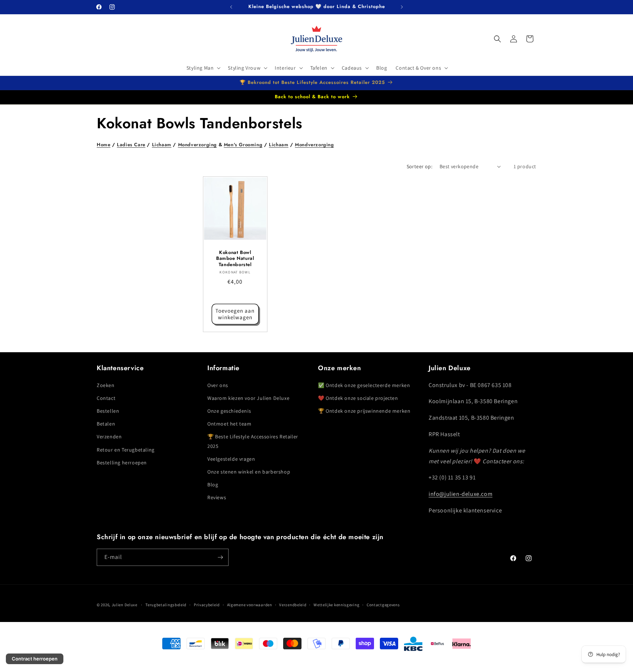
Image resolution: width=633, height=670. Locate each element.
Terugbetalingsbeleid (165, 604)
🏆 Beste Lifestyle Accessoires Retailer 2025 (252, 441)
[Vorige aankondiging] (231, 7)
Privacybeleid (207, 604)
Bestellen (108, 411)
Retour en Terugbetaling (126, 449)
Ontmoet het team (229, 423)
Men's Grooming (243, 144)
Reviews (216, 497)
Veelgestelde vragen (231, 459)
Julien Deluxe (124, 604)
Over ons (217, 385)
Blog (212, 484)
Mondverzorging (197, 144)
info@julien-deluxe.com (460, 494)
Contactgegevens (383, 604)
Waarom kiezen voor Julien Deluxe (248, 398)
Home (103, 144)
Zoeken (106, 385)
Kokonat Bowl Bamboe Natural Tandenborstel (235, 258)
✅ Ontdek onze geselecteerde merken (364, 385)
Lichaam (161, 144)
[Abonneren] (220, 557)
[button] (203, 68)
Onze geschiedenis (229, 411)
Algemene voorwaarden (249, 604)
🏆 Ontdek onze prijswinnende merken (364, 411)
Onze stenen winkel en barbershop (248, 471)
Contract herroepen (35, 659)
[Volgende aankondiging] (402, 7)
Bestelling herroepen (122, 462)
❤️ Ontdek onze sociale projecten (358, 398)
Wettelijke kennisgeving (336, 604)
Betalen (106, 423)
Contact (106, 398)
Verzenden (109, 437)
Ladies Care (131, 144)
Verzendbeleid (292, 604)
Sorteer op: (419, 166)
